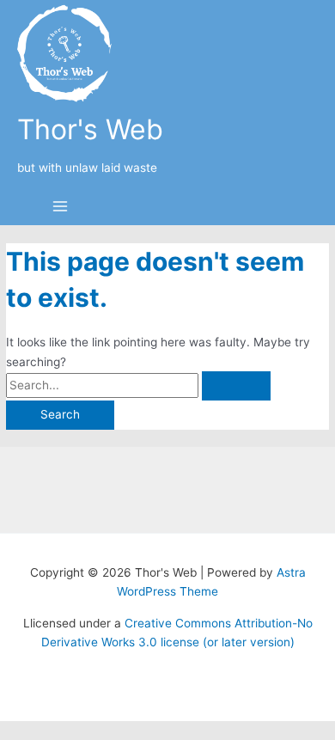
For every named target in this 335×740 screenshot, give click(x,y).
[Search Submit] (236, 386)
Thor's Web (90, 129)
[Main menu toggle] (60, 207)
